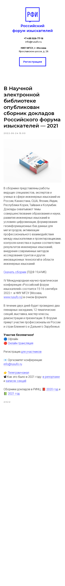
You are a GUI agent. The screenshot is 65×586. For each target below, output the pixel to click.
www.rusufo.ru (13, 297)
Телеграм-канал (18, 372)
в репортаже (51, 377)
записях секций (16, 381)
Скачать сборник (15, 272)
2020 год (52, 389)
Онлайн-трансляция (20, 343)
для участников (31, 351)
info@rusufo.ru (13, 364)
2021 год (14, 393)
